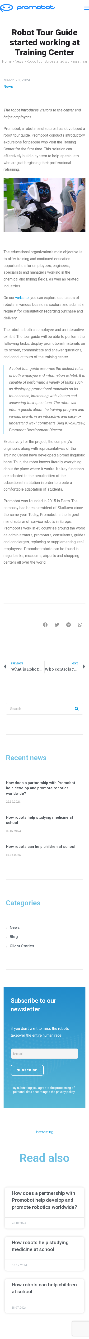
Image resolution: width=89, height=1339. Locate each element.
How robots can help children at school (40, 846)
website (22, 297)
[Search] (77, 708)
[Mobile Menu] (86, 8)
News (19, 61)
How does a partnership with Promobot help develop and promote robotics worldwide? (40, 788)
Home (6, 61)
